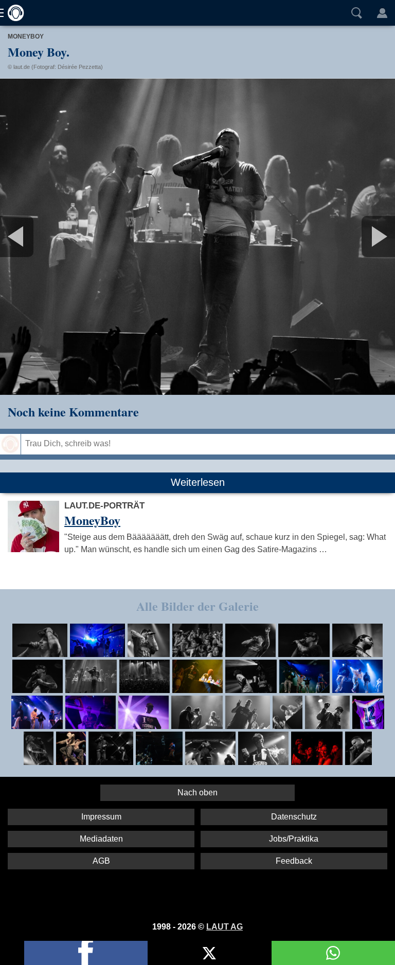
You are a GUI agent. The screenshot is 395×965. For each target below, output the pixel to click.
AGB (101, 861)
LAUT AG (224, 926)
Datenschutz (294, 816)
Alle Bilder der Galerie (197, 606)
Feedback (294, 861)
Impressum (101, 816)
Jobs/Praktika (293, 838)
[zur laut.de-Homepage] (13, 13)
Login (382, 13)
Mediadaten (101, 838)
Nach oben (197, 792)
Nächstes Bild (197, 236)
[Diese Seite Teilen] (86, 953)
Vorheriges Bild (65, 236)
